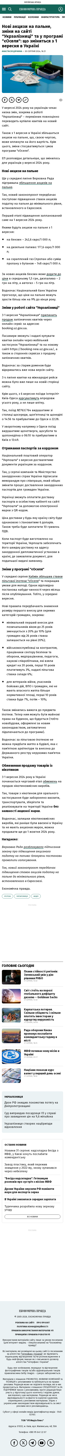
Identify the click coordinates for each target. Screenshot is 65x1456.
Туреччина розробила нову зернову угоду (29, 1208)
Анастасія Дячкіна (12, 51)
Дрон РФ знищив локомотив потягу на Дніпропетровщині (31, 1104)
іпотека (7, 896)
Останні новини (15, 1144)
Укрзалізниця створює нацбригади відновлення (28, 1125)
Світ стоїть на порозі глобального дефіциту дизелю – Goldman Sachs (40, 994)
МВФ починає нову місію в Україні (41, 1052)
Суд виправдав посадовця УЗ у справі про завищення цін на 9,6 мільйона (30, 1114)
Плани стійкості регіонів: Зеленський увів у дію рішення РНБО (41, 975)
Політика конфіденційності (32, 1326)
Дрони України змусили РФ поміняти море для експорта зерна (29, 1190)
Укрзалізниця (22, 896)
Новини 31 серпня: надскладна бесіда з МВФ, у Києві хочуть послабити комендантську (31, 1154)
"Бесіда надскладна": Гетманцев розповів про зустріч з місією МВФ (28, 1180)
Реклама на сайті (24, 1322)
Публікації (20, 17)
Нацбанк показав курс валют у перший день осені (42, 1071)
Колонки (33, 17)
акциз (35, 896)
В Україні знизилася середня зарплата (30, 1199)
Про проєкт (43, 1322)
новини (7, 17)
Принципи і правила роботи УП (32, 1334)
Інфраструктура (50, 17)
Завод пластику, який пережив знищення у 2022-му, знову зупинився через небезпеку (31, 1168)
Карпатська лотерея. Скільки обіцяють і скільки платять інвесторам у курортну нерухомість (42, 1014)
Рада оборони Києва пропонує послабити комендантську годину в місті (40, 1035)
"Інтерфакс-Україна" (31, 1354)
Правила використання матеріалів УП (32, 1330)
